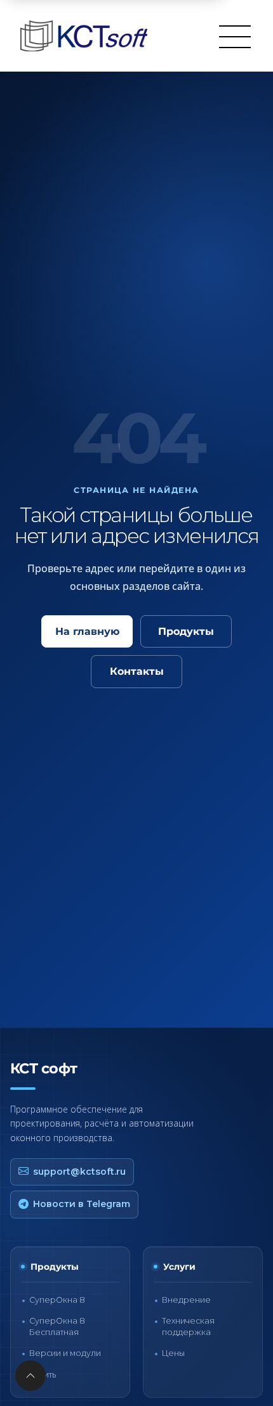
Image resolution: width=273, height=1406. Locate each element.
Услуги (179, 1267)
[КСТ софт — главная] (87, 35)
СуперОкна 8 (57, 1300)
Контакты (137, 671)
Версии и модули (65, 1353)
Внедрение (186, 1300)
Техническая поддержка (188, 1326)
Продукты (186, 631)
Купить (42, 1374)
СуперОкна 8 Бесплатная (57, 1326)
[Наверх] (30, 1375)
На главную (87, 631)
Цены (173, 1353)
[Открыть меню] (235, 36)
